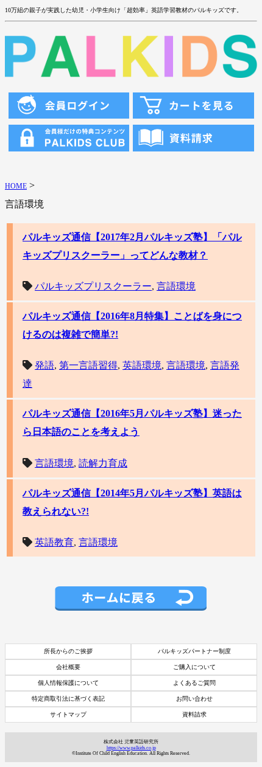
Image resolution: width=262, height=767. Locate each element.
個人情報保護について (68, 682)
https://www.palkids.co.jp (131, 748)
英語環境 (141, 365)
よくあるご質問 (194, 682)
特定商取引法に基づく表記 (68, 698)
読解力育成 (103, 463)
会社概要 (68, 667)
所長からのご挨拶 (68, 651)
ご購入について (194, 667)
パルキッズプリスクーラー (93, 286)
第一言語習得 (88, 365)
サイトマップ (68, 714)
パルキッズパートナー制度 (194, 651)
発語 (44, 365)
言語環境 (176, 286)
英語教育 (54, 542)
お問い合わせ (194, 698)
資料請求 (194, 714)
